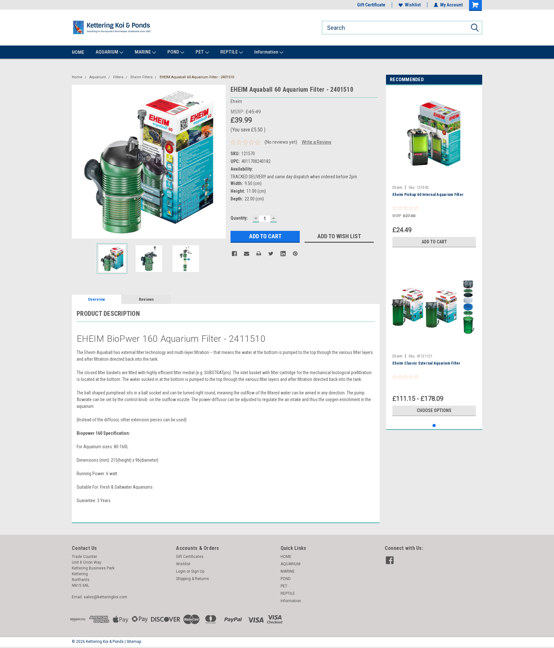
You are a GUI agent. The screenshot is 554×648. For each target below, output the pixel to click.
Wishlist (413, 4)
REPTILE (229, 52)
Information (266, 52)
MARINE (143, 52)
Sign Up (197, 571)
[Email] (246, 253)
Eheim (397, 187)
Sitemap (134, 641)
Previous (78, 161)
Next (219, 161)
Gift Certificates (190, 556)
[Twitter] (270, 253)
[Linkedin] (283, 253)
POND (173, 52)
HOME (78, 52)
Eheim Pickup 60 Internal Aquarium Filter (428, 194)
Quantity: (239, 218)
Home (77, 77)
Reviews (146, 299)
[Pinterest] (295, 253)
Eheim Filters (141, 77)
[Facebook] (234, 253)
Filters (118, 77)
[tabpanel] (434, 170)
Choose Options (434, 410)
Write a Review (317, 142)
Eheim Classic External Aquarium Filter (426, 363)
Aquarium (97, 77)
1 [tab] (434, 425)
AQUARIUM (107, 52)
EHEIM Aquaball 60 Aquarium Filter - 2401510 (197, 77)
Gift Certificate (371, 4)
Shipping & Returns (192, 578)
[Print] (258, 253)
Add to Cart (434, 241)
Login (181, 571)
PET (200, 52)
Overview (96, 299)
